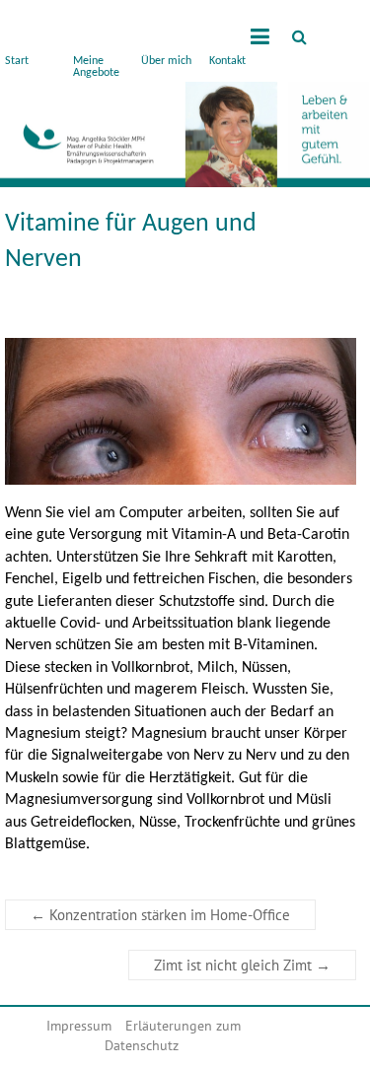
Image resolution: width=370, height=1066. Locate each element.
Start (17, 61)
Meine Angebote (96, 67)
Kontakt (227, 61)
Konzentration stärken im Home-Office (160, 914)
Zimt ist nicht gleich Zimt (242, 965)
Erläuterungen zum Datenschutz (173, 1035)
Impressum (78, 1025)
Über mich (166, 61)
